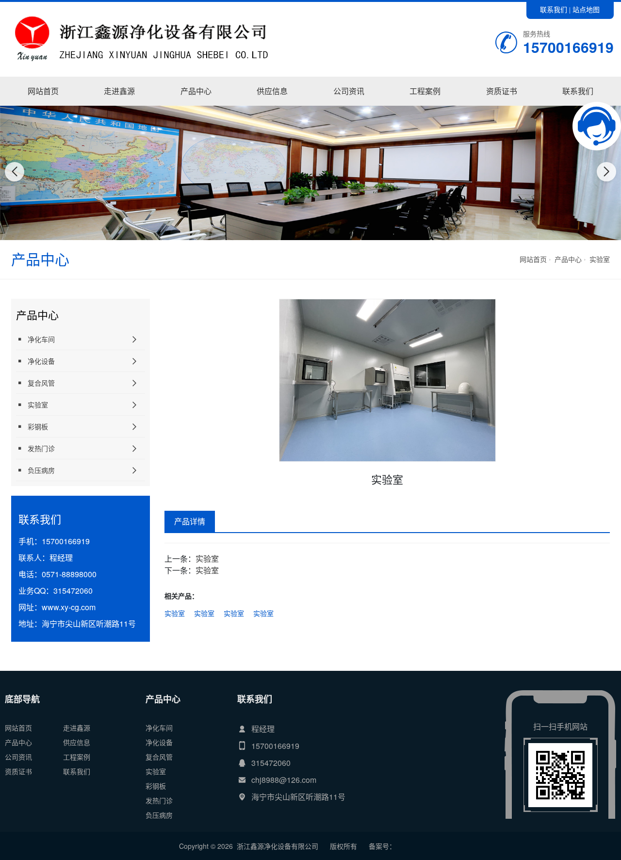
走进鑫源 (119, 91)
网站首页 (43, 91)
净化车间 (196, 105)
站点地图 (586, 9)
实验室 (599, 259)
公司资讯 (348, 91)
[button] (289, 230)
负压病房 (41, 470)
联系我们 (553, 9)
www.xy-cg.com (69, 607)
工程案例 (425, 91)
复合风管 (41, 383)
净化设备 (41, 361)
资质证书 (501, 91)
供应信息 (272, 91)
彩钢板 (38, 426)
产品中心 (196, 91)
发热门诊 (41, 448)
